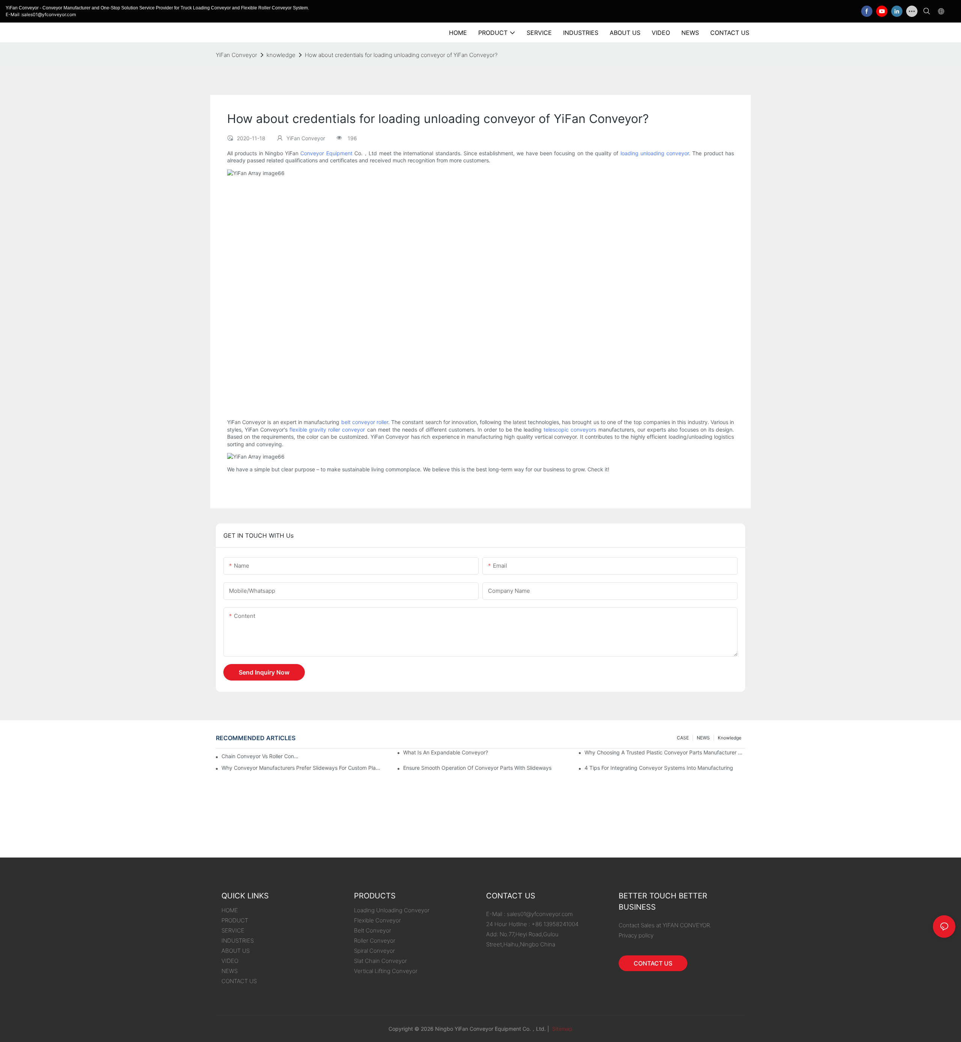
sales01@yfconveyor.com (540, 914)
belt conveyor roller (364, 422)
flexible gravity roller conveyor (327, 429)
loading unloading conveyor (655, 153)
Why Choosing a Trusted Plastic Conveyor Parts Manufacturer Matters (664, 752)
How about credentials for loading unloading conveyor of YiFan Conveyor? (401, 54)
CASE (683, 738)
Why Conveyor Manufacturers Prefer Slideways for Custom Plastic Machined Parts (301, 768)
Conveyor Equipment (326, 153)
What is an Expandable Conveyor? (445, 752)
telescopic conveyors (570, 429)
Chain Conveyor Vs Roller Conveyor (260, 756)
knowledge (281, 54)
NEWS (703, 738)
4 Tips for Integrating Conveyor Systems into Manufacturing (658, 768)
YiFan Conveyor (236, 54)
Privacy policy (636, 935)
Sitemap (561, 1029)
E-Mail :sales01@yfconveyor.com (41, 14)
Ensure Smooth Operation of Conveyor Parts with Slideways (477, 768)
